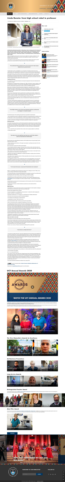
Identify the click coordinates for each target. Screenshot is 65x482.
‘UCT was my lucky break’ (46, 384)
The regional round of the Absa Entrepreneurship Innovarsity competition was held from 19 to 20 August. (52, 71)
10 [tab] (36, 462)
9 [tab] (35, 462)
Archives (40, 13)
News (15, 13)
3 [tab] (24, 462)
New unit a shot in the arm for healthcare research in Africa (51, 42)
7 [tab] (31, 462)
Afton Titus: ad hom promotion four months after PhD (32, 368)
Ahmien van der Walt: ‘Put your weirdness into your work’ (43, 353)
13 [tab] (42, 462)
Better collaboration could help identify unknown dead (52, 65)
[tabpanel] (32, 449)
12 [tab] (40, 462)
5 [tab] (28, 462)
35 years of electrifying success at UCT (31, 384)
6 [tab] (29, 462)
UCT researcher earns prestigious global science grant (51, 38)
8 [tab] (33, 462)
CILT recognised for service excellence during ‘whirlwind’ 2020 (19, 353)
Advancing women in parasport (50, 54)
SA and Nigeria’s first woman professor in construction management (15, 368)
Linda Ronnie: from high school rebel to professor (49, 368)
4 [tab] (26, 462)
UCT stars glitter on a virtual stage (19, 329)
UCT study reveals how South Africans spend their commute (52, 59)
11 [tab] (38, 462)
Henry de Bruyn (14, 240)
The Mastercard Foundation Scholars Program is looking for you (51, 34)
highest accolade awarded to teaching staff (24, 391)
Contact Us (47, 13)
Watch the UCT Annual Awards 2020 (32, 298)
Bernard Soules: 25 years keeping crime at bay (15, 383)
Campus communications (22, 13)
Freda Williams (10, 178)
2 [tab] (22, 462)
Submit (39, 474)
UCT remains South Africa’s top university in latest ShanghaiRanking (51, 46)
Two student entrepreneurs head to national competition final (52, 70)
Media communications (33, 13)
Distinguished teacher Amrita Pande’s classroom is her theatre (52, 405)
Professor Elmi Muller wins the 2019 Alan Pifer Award (18, 427)
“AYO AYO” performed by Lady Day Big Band (31, 459)
